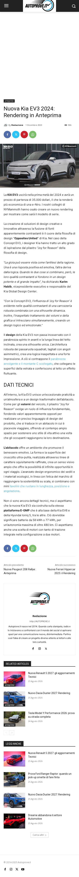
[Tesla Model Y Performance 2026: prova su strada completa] (14, 719)
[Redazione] (6, 125)
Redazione (17, 125)
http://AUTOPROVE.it (40, 621)
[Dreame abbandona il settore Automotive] (14, 821)
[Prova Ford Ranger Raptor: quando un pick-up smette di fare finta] (14, 779)
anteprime (9, 101)
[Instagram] (39, 647)
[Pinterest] (24, 134)
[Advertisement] (39, 53)
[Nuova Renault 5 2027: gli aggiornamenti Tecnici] (14, 679)
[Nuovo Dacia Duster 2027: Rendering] (14, 699)
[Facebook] (7, 134)
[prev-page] (6, 732)
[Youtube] (22, 869)
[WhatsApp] (32, 134)
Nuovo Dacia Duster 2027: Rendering (49, 693)
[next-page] (12, 732)
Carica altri (38, 834)
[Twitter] (15, 134)
